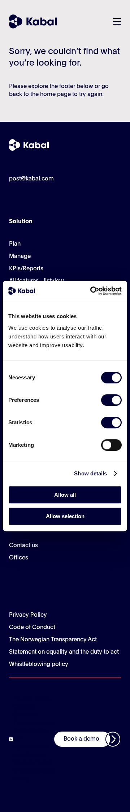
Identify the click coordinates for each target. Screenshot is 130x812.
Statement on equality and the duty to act (64, 652)
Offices (18, 558)
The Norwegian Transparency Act (53, 640)
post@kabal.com (31, 179)
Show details (90, 473)
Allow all (65, 495)
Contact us (23, 546)
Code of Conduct (32, 627)
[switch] (111, 400)
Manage (20, 256)
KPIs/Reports (26, 269)
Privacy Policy (28, 615)
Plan (15, 244)
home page (55, 94)
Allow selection (65, 516)
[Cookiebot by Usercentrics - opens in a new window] (92, 291)
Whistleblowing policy (38, 664)
